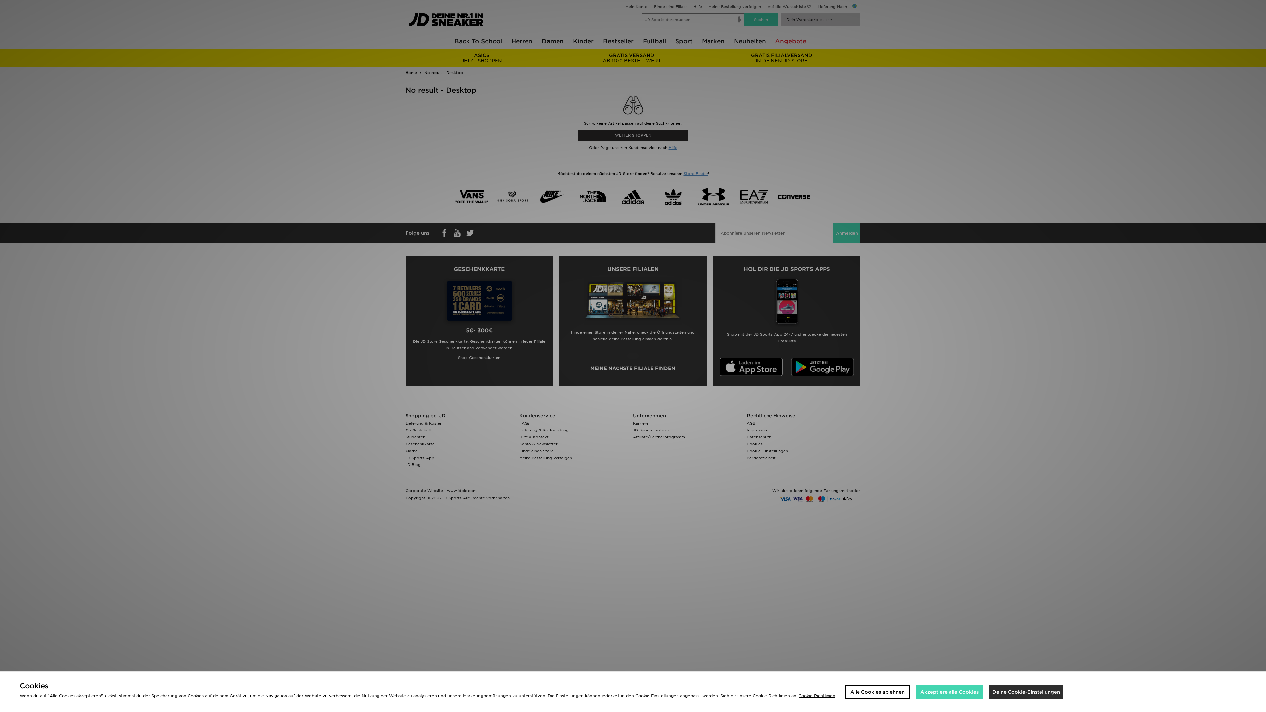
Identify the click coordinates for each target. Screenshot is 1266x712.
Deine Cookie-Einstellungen (1026, 692)
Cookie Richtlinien (817, 695)
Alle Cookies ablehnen (877, 692)
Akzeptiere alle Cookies (949, 692)
